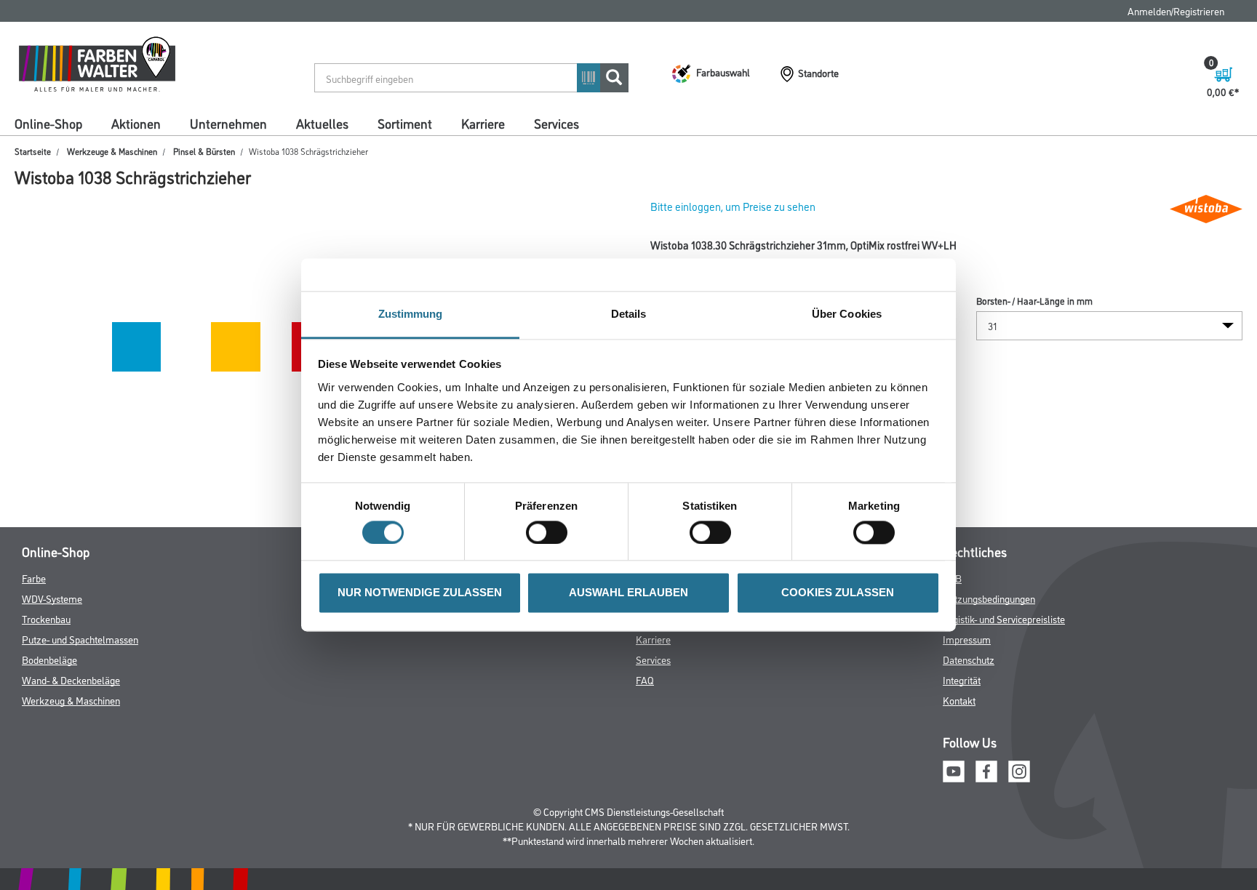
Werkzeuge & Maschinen (112, 151)
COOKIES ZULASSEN (837, 593)
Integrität (962, 679)
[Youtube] (954, 769)
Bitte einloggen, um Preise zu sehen (732, 206)
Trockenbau (46, 618)
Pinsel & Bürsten (204, 151)
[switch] (550, 533)
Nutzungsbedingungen (989, 598)
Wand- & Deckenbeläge (71, 679)
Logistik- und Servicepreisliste (1004, 618)
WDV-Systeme (52, 598)
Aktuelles (322, 123)
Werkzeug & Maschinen (71, 700)
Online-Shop (48, 123)
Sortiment (405, 123)
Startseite (33, 151)
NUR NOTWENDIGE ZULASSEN (420, 593)
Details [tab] (629, 314)
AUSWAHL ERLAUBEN (628, 593)
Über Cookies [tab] (847, 314)
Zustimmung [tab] (410, 314)
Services (556, 123)
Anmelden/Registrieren (1176, 10)
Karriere (483, 123)
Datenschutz (968, 659)
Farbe (34, 578)
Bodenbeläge (49, 659)
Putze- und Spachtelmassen (80, 639)
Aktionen (136, 123)
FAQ (645, 679)
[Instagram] (1019, 769)
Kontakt (959, 700)
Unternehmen (228, 123)
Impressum (967, 639)
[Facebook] (986, 769)
